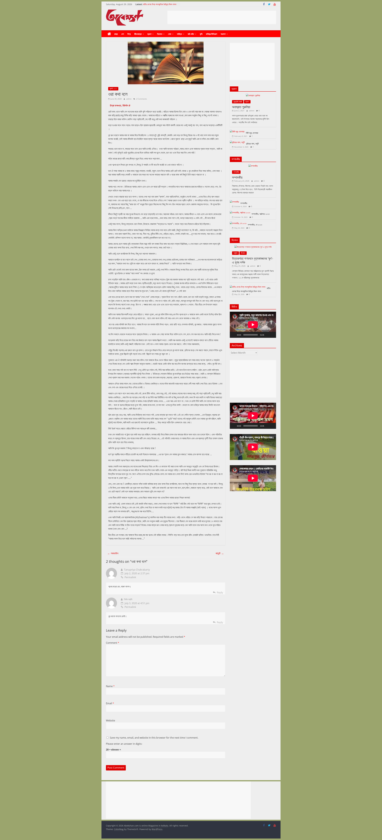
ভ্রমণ (149, 34)
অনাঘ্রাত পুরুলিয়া (241, 107)
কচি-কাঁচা (191, 34)
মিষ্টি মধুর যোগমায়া (252, 132)
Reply (220, 592)
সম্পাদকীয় (236, 172)
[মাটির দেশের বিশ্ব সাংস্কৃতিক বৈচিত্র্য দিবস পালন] (247, 286)
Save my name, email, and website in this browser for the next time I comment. (154, 737)
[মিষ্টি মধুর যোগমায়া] (237, 131)
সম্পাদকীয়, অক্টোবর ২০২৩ (260, 213)
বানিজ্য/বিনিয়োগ (211, 34)
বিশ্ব (129, 34)
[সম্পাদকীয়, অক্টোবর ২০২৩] (240, 212)
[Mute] (267, 334)
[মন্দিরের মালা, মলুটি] (237, 142)
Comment (112, 642)
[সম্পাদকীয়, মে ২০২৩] (238, 223)
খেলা (169, 34)
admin (129, 99)
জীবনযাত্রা (138, 34)
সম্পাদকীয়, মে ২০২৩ (255, 224)
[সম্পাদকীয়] (253, 165)
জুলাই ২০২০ (113, 88)
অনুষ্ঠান (235, 253)
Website (110, 720)
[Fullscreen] (272, 334)
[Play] (233, 334)
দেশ (122, 34)
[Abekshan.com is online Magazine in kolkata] (109, 34)
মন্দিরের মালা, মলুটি (252, 143)
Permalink (130, 577)
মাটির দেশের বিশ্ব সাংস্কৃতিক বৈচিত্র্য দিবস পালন (251, 290)
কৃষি (201, 34)
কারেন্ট (220, 553)
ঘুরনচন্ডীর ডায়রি (238, 101)
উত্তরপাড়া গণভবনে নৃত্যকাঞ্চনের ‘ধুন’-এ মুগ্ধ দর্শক (160, 4)
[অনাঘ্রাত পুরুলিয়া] (253, 95)
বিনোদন (159, 34)
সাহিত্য (179, 34)
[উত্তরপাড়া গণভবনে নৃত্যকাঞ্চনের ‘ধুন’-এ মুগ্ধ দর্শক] (253, 246)
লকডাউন (112, 553)
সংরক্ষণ (223, 34)
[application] (253, 325)
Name (110, 686)
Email (110, 703)
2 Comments (141, 99)
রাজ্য (116, 34)
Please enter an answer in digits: (124, 743)
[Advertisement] (221, 17)
